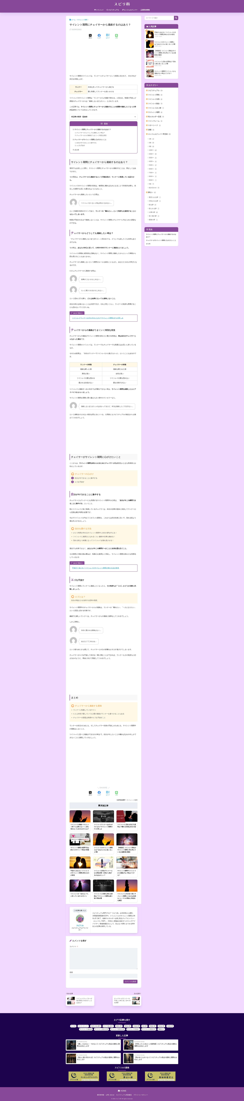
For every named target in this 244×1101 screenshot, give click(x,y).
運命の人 (161, 1029)
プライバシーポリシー (141, 1095)
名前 (71, 972)
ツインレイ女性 (155, 99)
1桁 (151, 139)
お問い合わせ (110, 1095)
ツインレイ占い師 (155, 108)
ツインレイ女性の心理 (118, 1029)
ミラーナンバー (83, 1026)
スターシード (154, 125)
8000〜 (152, 176)
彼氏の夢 (119, 1026)
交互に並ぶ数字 (96, 1026)
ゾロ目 (73, 1026)
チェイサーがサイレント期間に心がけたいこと (90, 139)
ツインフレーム (155, 121)
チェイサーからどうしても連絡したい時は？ (90, 132)
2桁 (151, 142)
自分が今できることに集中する (86, 143)
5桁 (151, 184)
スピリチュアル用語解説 (124, 1095)
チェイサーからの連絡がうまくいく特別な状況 (91, 135)
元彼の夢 (136, 1026)
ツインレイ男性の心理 (102, 1029)
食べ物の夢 (154, 216)
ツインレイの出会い (133, 1029)
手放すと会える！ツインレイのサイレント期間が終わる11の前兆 (95, 568)
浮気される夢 (154, 201)
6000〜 (152, 169)
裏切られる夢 (154, 197)
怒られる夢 (154, 208)
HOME (123, 1091)
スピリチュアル (113, 10)
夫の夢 (145, 1026)
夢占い (152, 192)
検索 (176, 18)
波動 (151, 130)
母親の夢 (152, 1026)
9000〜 (152, 180)
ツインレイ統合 (155, 103)
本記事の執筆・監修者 (79, 117)
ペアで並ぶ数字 (108, 1026)
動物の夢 (153, 219)
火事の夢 (153, 212)
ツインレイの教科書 (86, 1029)
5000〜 (152, 165)
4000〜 (152, 161)
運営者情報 (146, 10)
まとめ (76, 150)
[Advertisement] (103, 57)
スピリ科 (122, 4)
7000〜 (152, 172)
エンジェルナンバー (131, 10)
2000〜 (152, 154)
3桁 (151, 146)
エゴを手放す (80, 145)
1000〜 (153, 150)
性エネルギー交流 (156, 117)
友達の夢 (161, 1026)
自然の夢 (170, 1026)
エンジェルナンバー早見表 (159, 134)
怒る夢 (152, 205)
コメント (74, 946)
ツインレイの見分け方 (149, 1029)
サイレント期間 (132, 800)
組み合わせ (154, 187)
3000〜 (152, 157)
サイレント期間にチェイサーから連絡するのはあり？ (92, 129)
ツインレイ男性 (155, 95)
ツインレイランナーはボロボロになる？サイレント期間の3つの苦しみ (97, 318)
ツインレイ (100, 10)
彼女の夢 (127, 1026)
